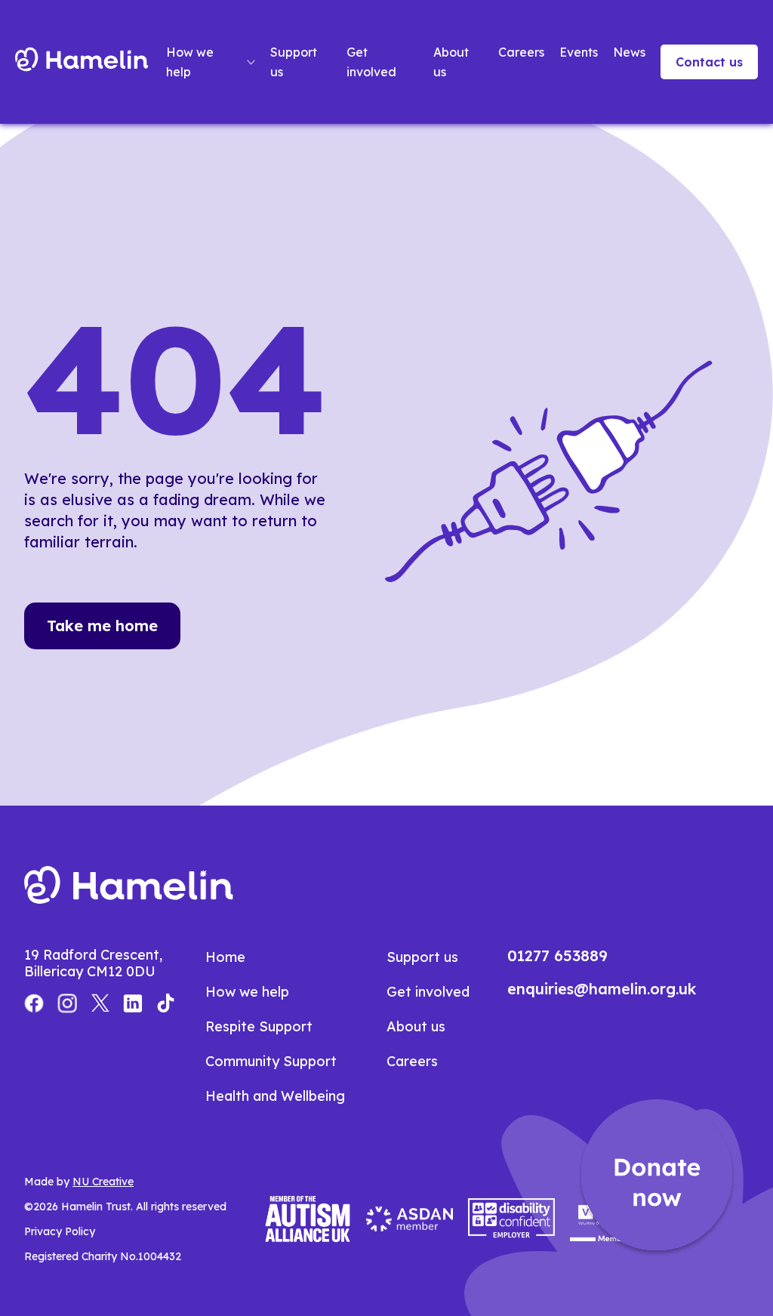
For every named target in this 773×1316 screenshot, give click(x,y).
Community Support (271, 1061)
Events (578, 52)
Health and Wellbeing (275, 1096)
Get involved (371, 62)
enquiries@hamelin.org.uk (601, 988)
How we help (190, 62)
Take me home (102, 625)
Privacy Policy (59, 1231)
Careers (521, 52)
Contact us (709, 61)
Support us (293, 62)
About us (451, 62)
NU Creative (103, 1181)
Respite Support (259, 1026)
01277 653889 (557, 955)
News (629, 52)
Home (225, 957)
